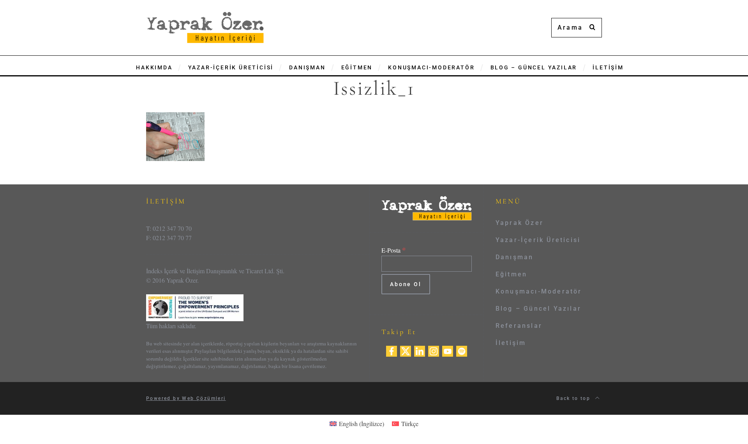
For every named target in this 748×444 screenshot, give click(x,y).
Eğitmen (511, 274)
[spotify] (461, 350)
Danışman (515, 257)
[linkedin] (419, 350)
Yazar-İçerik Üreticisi (538, 240)
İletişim (511, 343)
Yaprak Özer (519, 222)
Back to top (574, 398)
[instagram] (433, 350)
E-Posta (393, 250)
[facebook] (391, 350)
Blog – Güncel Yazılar (538, 308)
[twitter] (405, 350)
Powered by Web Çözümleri (186, 398)
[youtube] (447, 350)
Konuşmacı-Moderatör (539, 291)
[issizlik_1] (175, 136)
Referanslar (519, 325)
